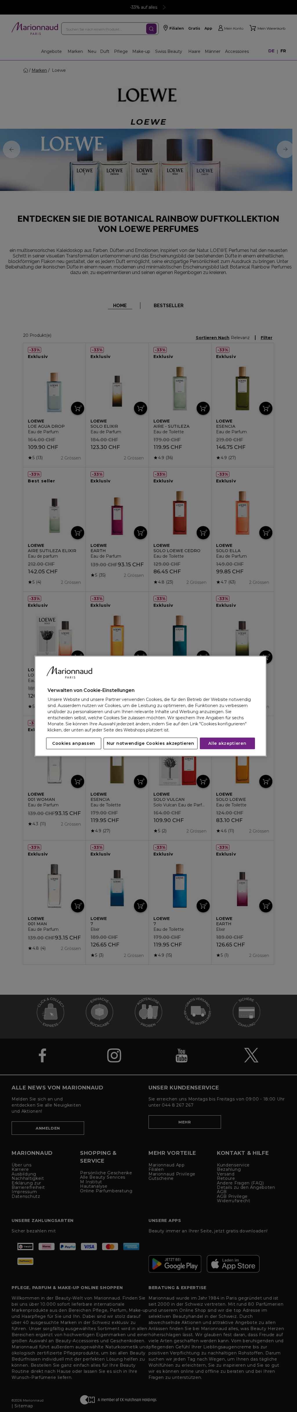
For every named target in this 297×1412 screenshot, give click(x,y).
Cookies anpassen (73, 743)
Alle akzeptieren (227, 743)
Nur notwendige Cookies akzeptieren (150, 743)
